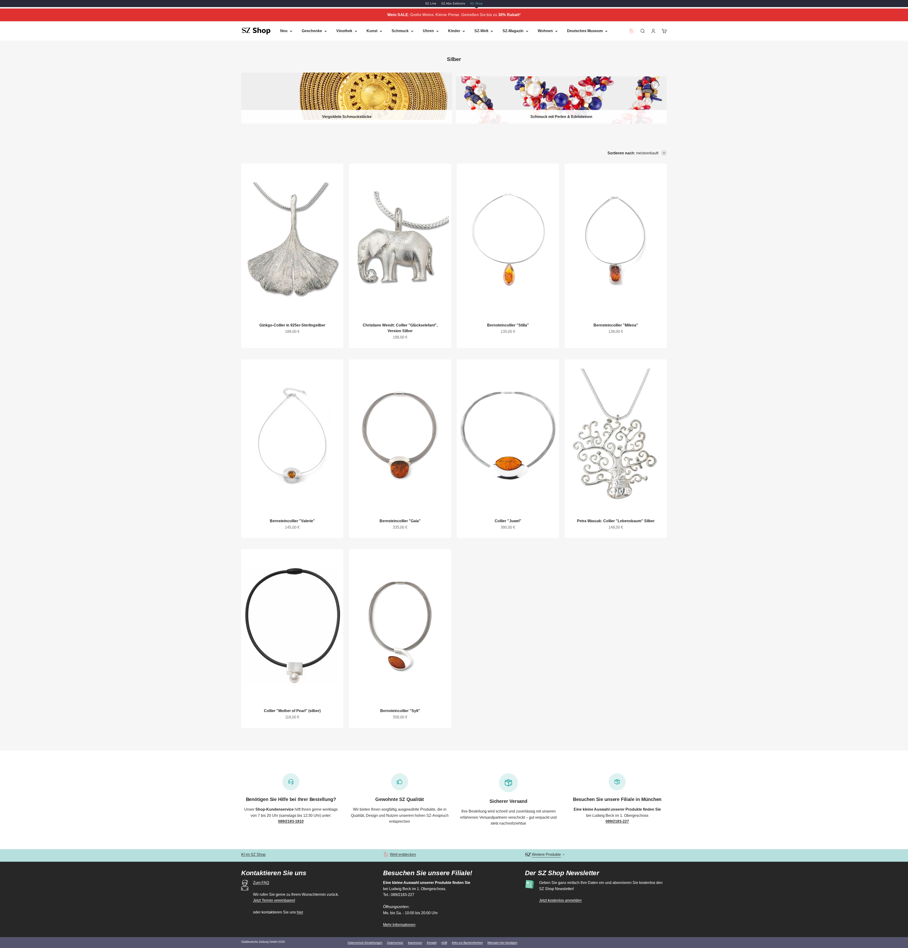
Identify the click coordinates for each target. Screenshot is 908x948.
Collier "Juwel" (508, 521)
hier (300, 912)
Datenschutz (395, 942)
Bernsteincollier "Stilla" (508, 325)
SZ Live (431, 3)
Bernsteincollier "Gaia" (400, 521)
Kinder (454, 31)
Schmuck (400, 31)
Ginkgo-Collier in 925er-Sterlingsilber (292, 325)
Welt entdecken (403, 854)
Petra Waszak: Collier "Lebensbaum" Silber (616, 521)
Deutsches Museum (585, 31)
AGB (444, 942)
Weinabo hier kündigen (502, 942)
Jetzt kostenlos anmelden (560, 900)
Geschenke (312, 31)
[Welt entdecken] (386, 854)
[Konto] (653, 31)
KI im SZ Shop (253, 854)
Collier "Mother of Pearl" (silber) (292, 711)
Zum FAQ (261, 883)
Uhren (428, 31)
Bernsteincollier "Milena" (616, 325)
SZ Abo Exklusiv (453, 3)
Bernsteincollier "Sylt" (400, 711)
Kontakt (432, 942)
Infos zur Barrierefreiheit (467, 942)
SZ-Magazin (513, 31)
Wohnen (545, 31)
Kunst (372, 31)
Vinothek (344, 31)
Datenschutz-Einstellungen (365, 942)
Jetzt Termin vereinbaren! (274, 900)
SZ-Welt (481, 31)
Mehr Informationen (399, 925)
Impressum (415, 942)
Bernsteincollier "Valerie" (292, 521)
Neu (284, 31)
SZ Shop (476, 3)
